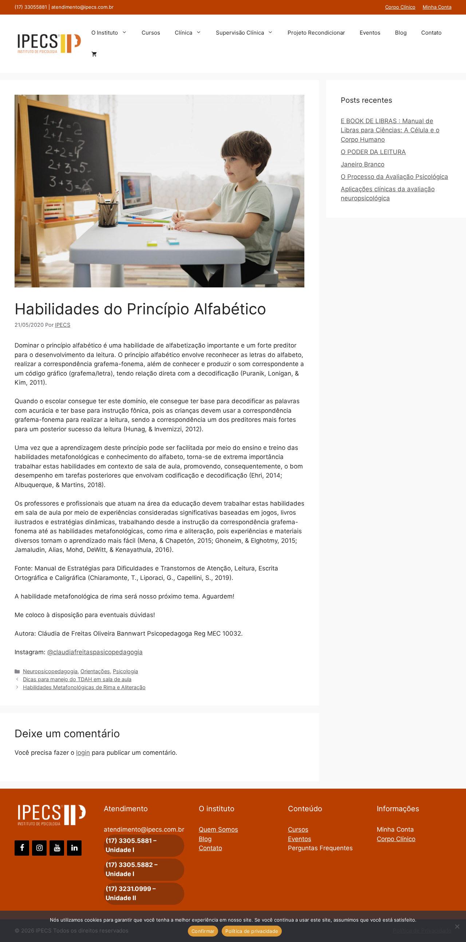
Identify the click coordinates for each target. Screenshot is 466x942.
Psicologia (125, 671)
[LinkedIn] (74, 848)
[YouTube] (57, 848)
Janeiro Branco (362, 164)
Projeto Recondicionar (316, 32)
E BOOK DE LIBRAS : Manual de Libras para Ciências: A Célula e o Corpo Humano (390, 130)
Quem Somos (218, 829)
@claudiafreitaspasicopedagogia (95, 652)
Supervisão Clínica (240, 32)
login (83, 752)
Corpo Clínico (400, 7)
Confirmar (202, 931)
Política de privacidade (251, 931)
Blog (401, 32)
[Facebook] (22, 848)
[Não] (457, 926)
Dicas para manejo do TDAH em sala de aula (77, 679)
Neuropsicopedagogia (50, 671)
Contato (431, 32)
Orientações (95, 671)
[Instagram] (39, 848)
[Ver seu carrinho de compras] (94, 55)
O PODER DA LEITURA (373, 152)
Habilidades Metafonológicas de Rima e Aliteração (84, 687)
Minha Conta (437, 7)
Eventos (370, 32)
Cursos (151, 32)
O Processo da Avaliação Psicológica (394, 176)
